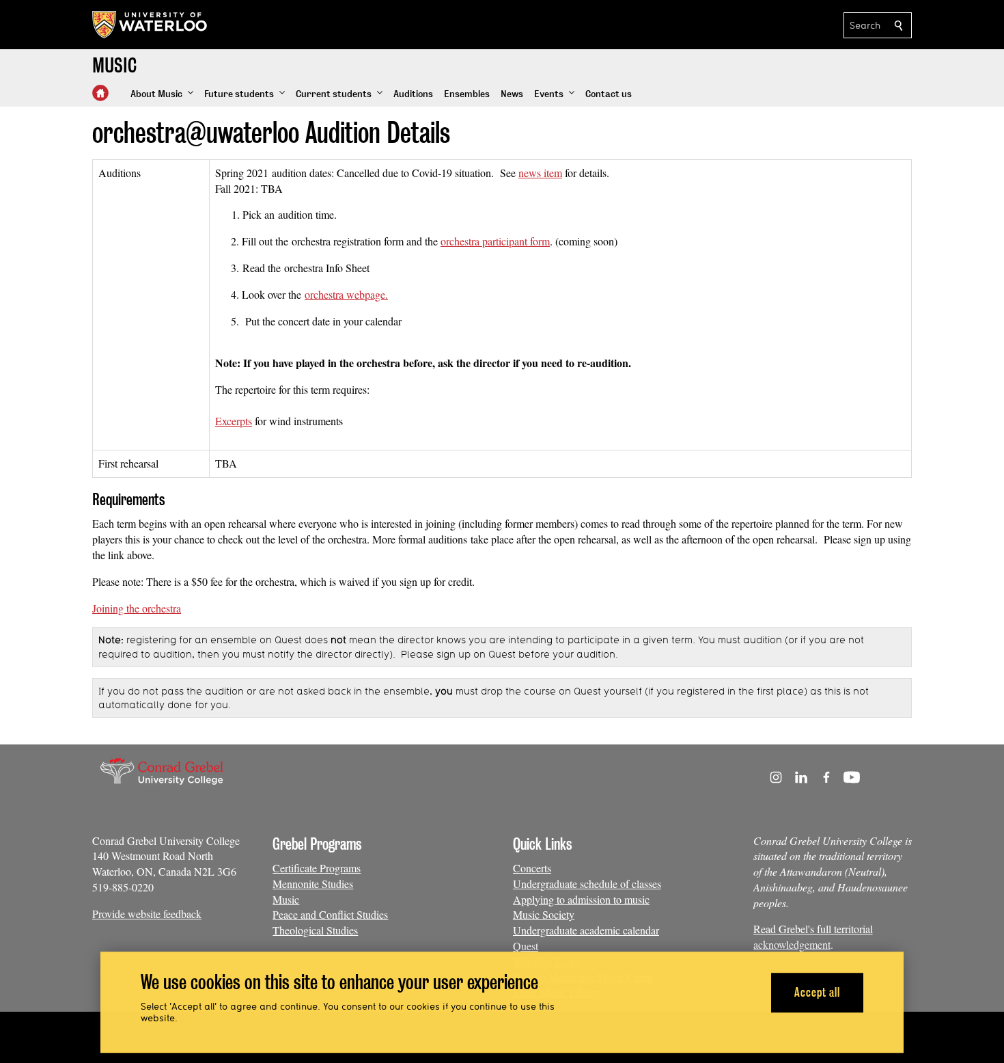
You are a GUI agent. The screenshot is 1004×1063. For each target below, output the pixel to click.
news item (540, 172)
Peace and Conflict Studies (330, 914)
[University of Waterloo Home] (150, 24)
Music (286, 899)
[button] (162, 94)
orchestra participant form (495, 241)
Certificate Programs (317, 868)
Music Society (543, 914)
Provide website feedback (146, 913)
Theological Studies (315, 930)
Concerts (532, 868)
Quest (525, 946)
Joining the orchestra (136, 608)
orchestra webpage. (346, 294)
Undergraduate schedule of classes (587, 883)
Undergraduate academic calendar (586, 930)
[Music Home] (100, 93)
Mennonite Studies (313, 883)
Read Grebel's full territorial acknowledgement (813, 936)
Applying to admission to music (581, 899)
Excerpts (233, 421)
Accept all (817, 992)
